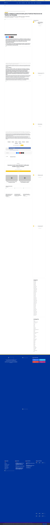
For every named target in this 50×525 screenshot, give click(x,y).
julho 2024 (35, 304)
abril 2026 (35, 284)
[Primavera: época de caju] (35, 98)
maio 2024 (35, 306)
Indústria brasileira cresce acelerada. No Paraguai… (40, 23)
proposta (16, 143)
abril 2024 (35, 307)
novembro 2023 (35, 312)
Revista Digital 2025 (13, 0)
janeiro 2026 (35, 287)
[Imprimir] (13, 37)
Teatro (20, 143)
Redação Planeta (11, 17)
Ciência (34, 326)
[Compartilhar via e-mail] (11, 37)
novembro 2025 (35, 289)
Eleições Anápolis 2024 (36, 329)
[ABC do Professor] (35, 149)
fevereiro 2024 (35, 309)
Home (5, 462)
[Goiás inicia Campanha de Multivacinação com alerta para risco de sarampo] (40, 517)
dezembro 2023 (35, 311)
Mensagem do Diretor (7, 464)
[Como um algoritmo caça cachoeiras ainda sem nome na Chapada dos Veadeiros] (37, 463)
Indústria (34, 335)
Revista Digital (17, 0)
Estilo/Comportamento (36, 332)
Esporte (34, 330)
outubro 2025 (35, 290)
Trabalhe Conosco (25, 0)
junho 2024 (35, 305)
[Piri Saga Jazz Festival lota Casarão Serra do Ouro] (43, 463)
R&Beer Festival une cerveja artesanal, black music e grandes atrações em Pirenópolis (9, 195)
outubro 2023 (35, 313)
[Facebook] (6, 37)
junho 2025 (35, 294)
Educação (35, 328)
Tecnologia (35, 348)
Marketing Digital (29, 0)
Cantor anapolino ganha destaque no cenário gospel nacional (26, 195)
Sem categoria (35, 347)
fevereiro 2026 (35, 286)
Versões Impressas (7, 465)
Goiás (34, 334)
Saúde (34, 345)
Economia (35, 327)
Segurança (35, 346)
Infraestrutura (35, 336)
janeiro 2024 (35, 310)
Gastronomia (35, 333)
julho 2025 (35, 293)
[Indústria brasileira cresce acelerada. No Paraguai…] (35, 47)
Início (5, 11)
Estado (34, 331)
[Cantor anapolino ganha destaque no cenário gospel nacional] (27, 191)
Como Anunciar (20, 0)
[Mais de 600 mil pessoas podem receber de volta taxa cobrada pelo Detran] (43, 514)
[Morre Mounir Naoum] (35, 251)
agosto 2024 (35, 303)
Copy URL (22, 145)
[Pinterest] (9, 37)
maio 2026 (35, 283)
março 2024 (35, 308)
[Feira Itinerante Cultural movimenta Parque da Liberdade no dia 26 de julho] (18, 191)
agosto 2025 (35, 292)
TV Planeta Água (35, 350)
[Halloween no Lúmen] (35, 200)
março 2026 (35, 285)
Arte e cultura (8, 11)
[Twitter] (8, 37)
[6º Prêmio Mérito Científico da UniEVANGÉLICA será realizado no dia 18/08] (40, 514)
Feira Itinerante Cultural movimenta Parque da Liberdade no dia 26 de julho (17, 195)
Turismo (34, 349)
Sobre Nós (6, 463)
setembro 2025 (35, 291)
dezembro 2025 (35, 288)
